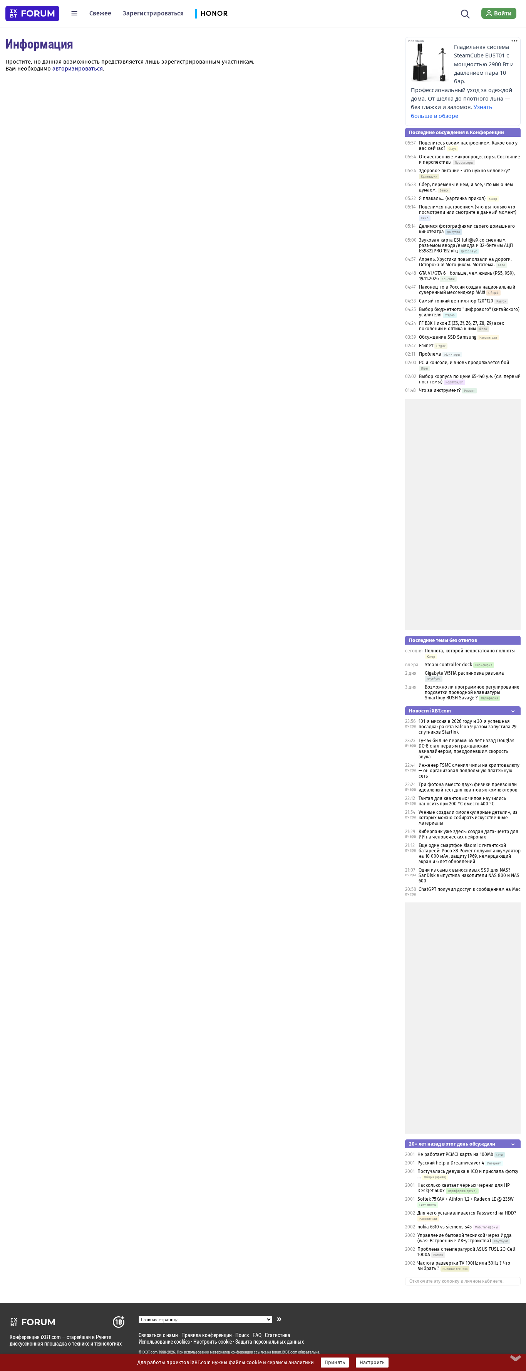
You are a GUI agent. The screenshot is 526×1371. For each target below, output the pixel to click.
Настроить (372, 1362)
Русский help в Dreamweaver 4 (450, 1163)
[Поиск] (465, 13)
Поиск (242, 1335)
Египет (426, 345)
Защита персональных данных (269, 1341)
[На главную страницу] (32, 13)
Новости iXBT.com (430, 711)
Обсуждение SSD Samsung (447, 337)
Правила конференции (206, 1335)
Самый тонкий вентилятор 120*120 (456, 301)
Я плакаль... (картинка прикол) (452, 198)
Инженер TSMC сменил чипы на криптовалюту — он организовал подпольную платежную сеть (469, 771)
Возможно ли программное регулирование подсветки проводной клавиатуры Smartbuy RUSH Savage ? (472, 692)
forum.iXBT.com (284, 1352)
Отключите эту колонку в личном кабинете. (456, 1281)
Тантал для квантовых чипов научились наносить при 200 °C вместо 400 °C (462, 801)
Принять (335, 1362)
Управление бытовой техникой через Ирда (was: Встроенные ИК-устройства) (464, 1238)
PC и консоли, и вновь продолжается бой (464, 362)
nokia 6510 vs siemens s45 (444, 1227)
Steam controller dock (448, 664)
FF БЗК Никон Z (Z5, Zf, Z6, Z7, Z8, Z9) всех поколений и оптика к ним (461, 326)
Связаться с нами (158, 1335)
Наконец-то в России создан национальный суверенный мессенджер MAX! (467, 289)
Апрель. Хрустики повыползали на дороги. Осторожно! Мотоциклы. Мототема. (465, 262)
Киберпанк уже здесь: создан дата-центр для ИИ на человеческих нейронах (468, 834)
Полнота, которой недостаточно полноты (470, 651)
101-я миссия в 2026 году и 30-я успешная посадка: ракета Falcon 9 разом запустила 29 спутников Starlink (467, 727)
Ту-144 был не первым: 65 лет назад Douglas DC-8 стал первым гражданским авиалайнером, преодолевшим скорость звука (466, 748)
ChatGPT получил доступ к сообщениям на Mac (470, 889)
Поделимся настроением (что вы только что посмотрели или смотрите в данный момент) (467, 209)
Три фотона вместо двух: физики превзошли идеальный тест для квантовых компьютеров (468, 787)
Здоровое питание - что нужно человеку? (464, 170)
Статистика (277, 1335)
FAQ (257, 1335)
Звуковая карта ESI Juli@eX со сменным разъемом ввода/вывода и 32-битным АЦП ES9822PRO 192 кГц (466, 245)
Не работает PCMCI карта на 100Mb (455, 1154)
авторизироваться (77, 68)
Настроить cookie (212, 1341)
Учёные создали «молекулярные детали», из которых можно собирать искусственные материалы (468, 818)
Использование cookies (164, 1341)
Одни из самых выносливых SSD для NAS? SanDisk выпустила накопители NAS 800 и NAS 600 (469, 875)
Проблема (430, 354)
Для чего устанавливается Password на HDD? (466, 1213)
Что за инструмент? (440, 390)
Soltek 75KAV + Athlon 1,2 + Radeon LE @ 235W (465, 1199)
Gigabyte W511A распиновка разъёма (464, 673)
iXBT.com (149, 1352)
